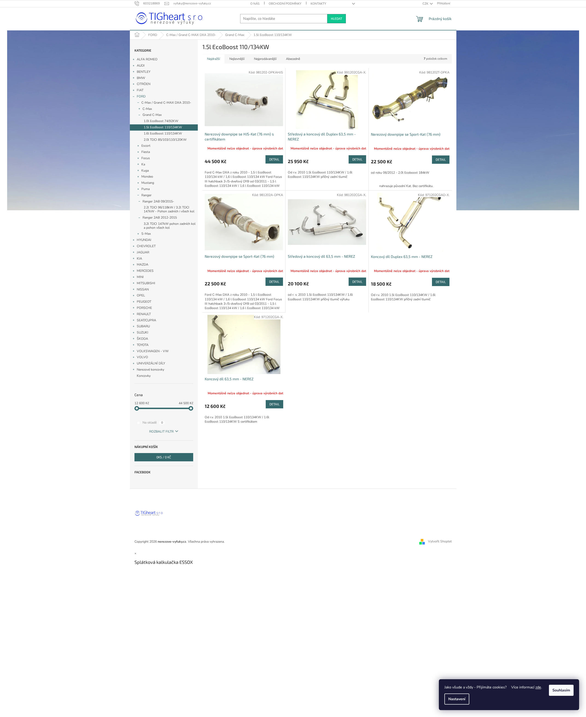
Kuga (145, 170)
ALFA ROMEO (147, 59)
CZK (426, 4)
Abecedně (293, 59)
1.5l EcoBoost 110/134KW (163, 127)
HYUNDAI (144, 240)
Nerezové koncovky (150, 369)
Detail (274, 159)
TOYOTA (143, 345)
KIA (139, 258)
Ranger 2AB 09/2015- (158, 201)
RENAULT (144, 314)
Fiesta (145, 152)
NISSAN (143, 289)
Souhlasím (561, 690)
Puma (145, 189)
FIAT (140, 90)
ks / (163, 457)
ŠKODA (142, 339)
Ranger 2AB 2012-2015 (160, 217)
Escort (145, 145)
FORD (141, 96)
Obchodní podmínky (285, 4)
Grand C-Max (152, 115)
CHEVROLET (146, 246)
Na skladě (153, 422)
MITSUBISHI (146, 283)
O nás (254, 4)
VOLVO (142, 357)
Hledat (336, 18)
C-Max (147, 109)
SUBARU (143, 326)
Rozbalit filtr (161, 431)
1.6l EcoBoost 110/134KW (163, 133)
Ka (143, 164)
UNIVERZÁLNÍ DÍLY (151, 363)
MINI (140, 277)
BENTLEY (143, 72)
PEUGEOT (144, 301)
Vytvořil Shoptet (440, 541)
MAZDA (142, 264)
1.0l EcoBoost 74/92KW (161, 121)
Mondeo (147, 176)
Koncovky (144, 376)
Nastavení (456, 699)
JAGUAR (143, 252)
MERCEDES (145, 271)
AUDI (141, 65)
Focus (145, 158)
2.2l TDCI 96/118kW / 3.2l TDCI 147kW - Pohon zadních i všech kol (169, 209)
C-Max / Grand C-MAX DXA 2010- (166, 102)
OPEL (141, 295)
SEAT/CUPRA (146, 320)
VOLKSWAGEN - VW (153, 351)
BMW (141, 78)
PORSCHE (144, 308)
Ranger (146, 195)
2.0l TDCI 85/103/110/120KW (165, 140)
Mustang (147, 183)
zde (538, 687)
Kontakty (318, 4)
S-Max (146, 233)
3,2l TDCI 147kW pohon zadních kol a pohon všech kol (169, 226)
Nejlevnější (237, 59)
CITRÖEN (143, 84)
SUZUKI (142, 332)
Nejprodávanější (265, 59)
